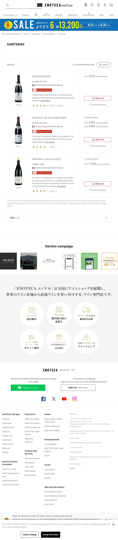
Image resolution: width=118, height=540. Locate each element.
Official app (82, 388)
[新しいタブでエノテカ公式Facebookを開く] (43, 399)
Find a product (9, 15)
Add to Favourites (99, 105)
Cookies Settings (29, 535)
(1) (55, 147)
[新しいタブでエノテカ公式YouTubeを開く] (64, 399)
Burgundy (36, 34)
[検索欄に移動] (7, 5)
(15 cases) (58, 106)
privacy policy (74, 438)
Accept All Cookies (51, 535)
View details (45, 100)
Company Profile (75, 452)
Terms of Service (76, 447)
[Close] (113, 524)
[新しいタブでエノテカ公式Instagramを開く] (74, 399)
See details (61, 186)
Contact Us (74, 414)
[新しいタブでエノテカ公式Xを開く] (54, 399)
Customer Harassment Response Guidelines (85, 443)
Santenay (62, 34)
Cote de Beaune (49, 34)
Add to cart (99, 98)
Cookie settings (75, 464)
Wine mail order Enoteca (10, 34)
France (26, 34)
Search (39, 5)
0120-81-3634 (87, 419)
